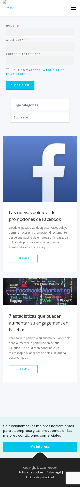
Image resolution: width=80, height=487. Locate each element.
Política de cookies (30, 472)
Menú (73, 7)
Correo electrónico (23, 54)
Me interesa (40, 446)
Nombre (13, 25)
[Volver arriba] (40, 458)
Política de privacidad (40, 477)
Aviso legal (54, 472)
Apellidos (15, 39)
